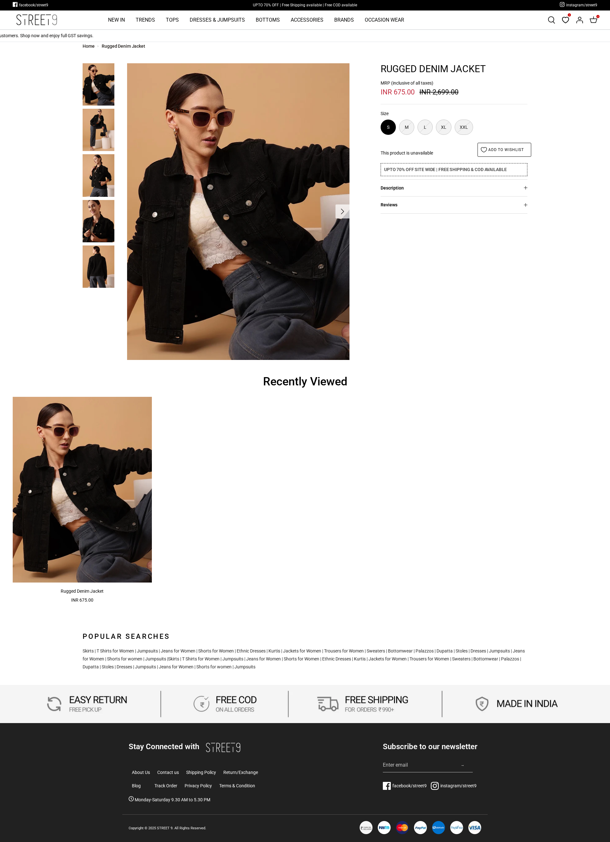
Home (89, 46)
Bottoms (268, 20)
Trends (145, 20)
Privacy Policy (198, 785)
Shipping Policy (201, 772)
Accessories (307, 20)
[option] (238, 211)
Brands (344, 20)
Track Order (165, 785)
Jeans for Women (178, 650)
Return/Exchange (240, 772)
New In (116, 20)
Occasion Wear (384, 20)
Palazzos (425, 650)
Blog (136, 785)
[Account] (579, 20)
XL (443, 127)
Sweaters (376, 650)
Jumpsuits (147, 650)
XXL (464, 127)
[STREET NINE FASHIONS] (36, 20)
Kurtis (274, 650)
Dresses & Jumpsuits (217, 20)
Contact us (168, 772)
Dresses (478, 650)
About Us (141, 772)
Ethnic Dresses (251, 650)
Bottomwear (400, 650)
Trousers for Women (344, 650)
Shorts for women (124, 658)
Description (392, 187)
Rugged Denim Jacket (123, 46)
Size (385, 113)
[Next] (342, 211)
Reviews (389, 204)
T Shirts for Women (115, 650)
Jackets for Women (302, 650)
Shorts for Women (216, 650)
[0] (565, 20)
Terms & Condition (237, 785)
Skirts (88, 650)
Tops (172, 20)
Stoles (462, 650)
